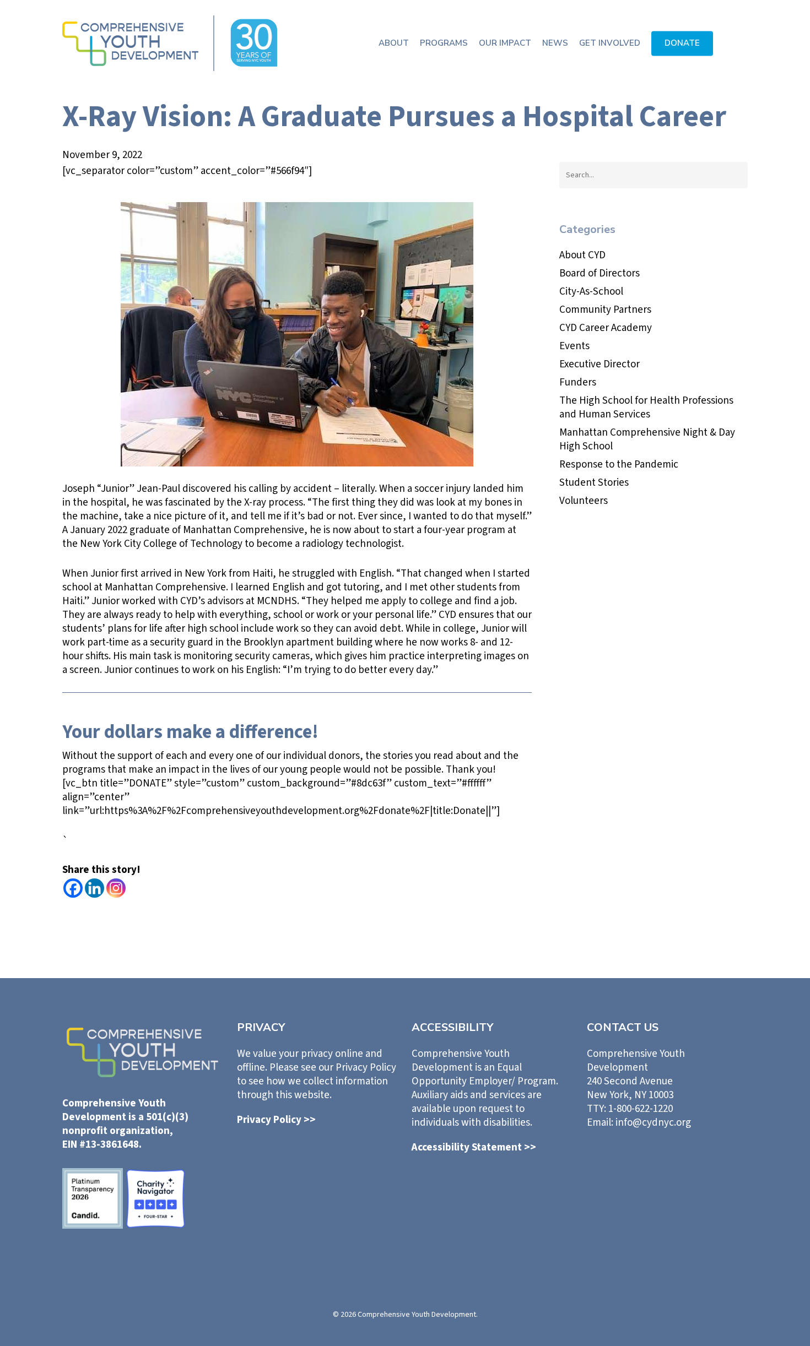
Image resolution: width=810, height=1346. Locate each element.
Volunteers (583, 501)
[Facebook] (73, 888)
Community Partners (605, 310)
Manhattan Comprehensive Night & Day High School (647, 439)
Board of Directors (599, 273)
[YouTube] (713, 1162)
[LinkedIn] (621, 1161)
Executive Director (599, 364)
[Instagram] (116, 888)
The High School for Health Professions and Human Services (646, 407)
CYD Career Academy (605, 328)
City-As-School (591, 291)
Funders (577, 382)
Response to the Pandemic (618, 464)
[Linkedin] (94, 888)
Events (574, 346)
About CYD (582, 255)
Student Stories (594, 483)
